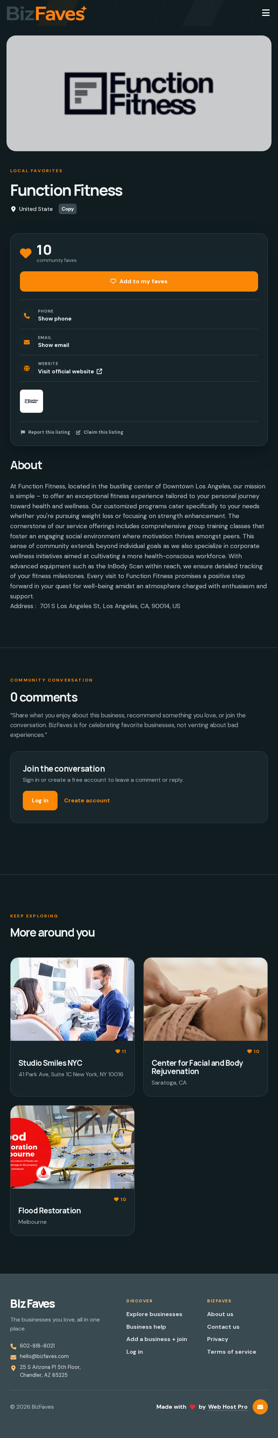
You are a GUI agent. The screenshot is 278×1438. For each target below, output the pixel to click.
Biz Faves (32, 1303)
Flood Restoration (49, 1210)
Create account (87, 800)
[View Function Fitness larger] (31, 401)
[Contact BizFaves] (260, 1406)
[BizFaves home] (47, 13)
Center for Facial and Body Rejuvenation (197, 1067)
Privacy (217, 1339)
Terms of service (231, 1352)
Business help (146, 1327)
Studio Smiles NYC (50, 1063)
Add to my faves (143, 281)
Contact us (223, 1327)
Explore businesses (154, 1314)
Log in (40, 800)
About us (220, 1314)
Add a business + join (156, 1339)
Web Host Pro (228, 1407)
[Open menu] (265, 13)
